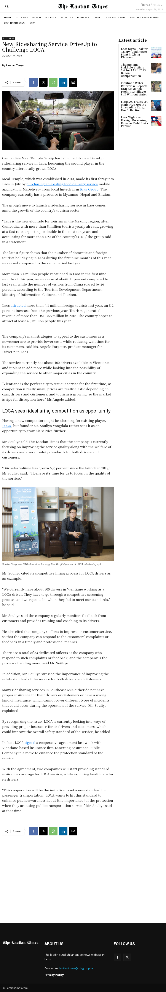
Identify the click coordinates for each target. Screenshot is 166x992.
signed (30, 742)
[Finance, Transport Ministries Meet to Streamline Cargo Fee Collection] (156, 105)
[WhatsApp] (53, 82)
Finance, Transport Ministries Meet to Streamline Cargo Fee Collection (134, 106)
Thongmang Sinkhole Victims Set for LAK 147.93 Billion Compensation (133, 70)
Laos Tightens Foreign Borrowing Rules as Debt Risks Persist (134, 121)
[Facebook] (33, 82)
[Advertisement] (83, 878)
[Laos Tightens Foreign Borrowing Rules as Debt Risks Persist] (156, 121)
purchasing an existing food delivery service (62, 184)
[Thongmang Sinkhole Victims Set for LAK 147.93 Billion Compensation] (156, 68)
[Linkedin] (63, 82)
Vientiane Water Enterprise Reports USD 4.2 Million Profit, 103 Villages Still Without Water (134, 88)
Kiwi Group (89, 189)
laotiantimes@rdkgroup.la (76, 968)
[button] (7, 6)
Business (8, 38)
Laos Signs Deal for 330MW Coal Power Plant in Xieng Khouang (134, 53)
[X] (43, 82)
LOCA (6, 425)
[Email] (73, 82)
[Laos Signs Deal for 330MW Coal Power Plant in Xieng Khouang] (156, 52)
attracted (18, 305)
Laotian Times (15, 65)
